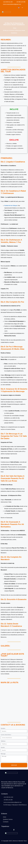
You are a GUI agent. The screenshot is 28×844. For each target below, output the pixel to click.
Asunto (3, 747)
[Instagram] (7, 7)
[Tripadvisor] (10, 7)
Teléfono (3, 741)
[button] (20, 13)
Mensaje (3, 753)
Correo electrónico (6, 734)
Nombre (3, 728)
